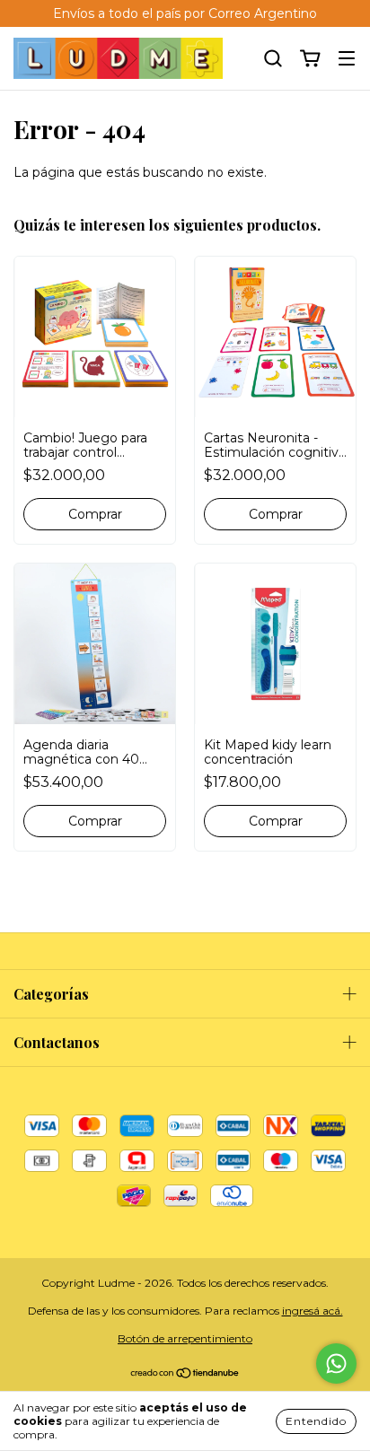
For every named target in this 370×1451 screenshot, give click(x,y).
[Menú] (347, 59)
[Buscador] (273, 59)
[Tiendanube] (185, 1375)
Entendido (316, 1421)
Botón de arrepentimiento (185, 1338)
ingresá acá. (312, 1310)
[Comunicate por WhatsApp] (336, 1363)
